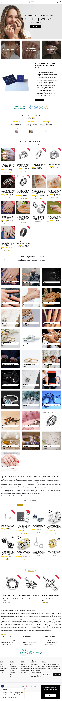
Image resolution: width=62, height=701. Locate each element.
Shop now (36, 26)
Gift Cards (12, 674)
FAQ (21, 674)
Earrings (20, 505)
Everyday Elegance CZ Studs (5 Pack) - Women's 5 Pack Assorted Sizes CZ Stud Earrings (23, 527)
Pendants (42, 505)
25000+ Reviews (13, 668)
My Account (23, 664)
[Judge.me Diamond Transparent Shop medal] (31, 107)
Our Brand (2, 672)
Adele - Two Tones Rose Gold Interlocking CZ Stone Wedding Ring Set (54, 191)
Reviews (1, 674)
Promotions (12, 672)
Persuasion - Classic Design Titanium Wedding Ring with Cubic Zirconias (38, 164)
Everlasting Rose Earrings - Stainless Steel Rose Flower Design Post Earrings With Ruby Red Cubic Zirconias (8, 553)
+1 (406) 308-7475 (36, 664)
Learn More (3, 634)
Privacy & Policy (50, 691)
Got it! (50, 695)
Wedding (2, 670)
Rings (1, 664)
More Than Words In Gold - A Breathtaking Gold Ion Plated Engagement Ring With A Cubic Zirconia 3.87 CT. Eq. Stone (23, 219)
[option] (31, 21)
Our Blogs (12, 670)
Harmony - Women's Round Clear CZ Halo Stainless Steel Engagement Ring (54, 217)
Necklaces (34, 505)
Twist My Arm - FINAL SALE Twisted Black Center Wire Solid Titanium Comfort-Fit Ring (23, 192)
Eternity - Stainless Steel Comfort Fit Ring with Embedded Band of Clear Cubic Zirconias (39, 218)
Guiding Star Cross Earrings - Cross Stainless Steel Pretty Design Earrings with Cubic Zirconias (11, 580)
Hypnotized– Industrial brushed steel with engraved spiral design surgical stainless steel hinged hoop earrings (54, 527)
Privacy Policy (23, 672)
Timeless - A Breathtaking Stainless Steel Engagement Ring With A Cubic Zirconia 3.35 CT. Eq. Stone (23, 164)
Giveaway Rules (13, 666)
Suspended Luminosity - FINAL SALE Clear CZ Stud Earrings (7, 526)
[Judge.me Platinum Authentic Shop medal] (41, 107)
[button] (24, 688)
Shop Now (10, 53)
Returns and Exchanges (25, 668)
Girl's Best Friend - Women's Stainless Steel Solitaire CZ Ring (8, 217)
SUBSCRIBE (57, 674)
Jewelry (1, 666)
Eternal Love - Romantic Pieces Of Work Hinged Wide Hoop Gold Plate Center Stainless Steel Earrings (23, 553)
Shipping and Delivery (25, 666)
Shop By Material (3, 668)
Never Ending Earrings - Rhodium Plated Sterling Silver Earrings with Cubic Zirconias (38, 552)
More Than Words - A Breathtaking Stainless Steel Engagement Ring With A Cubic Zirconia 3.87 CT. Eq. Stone (8, 165)
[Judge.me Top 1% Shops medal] (46, 107)
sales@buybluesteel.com (37, 668)
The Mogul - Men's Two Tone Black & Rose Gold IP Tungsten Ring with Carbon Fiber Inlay (23, 242)
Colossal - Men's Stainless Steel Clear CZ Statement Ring (54, 163)
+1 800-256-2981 (36, 666)
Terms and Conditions (25, 670)
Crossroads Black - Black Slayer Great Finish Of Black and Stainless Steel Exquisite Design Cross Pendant (49, 597)
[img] (31, 117)
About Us (39, 99)
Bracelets (27, 505)
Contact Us (12, 676)
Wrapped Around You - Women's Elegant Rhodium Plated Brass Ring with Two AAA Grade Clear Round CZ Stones (7, 243)
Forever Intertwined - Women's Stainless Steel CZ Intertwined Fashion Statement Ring (8, 191)
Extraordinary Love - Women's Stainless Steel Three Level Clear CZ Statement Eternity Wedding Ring (38, 192)
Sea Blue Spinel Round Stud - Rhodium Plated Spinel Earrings (38, 526)
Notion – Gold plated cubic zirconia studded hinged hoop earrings (54, 552)
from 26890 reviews (31, 118)
